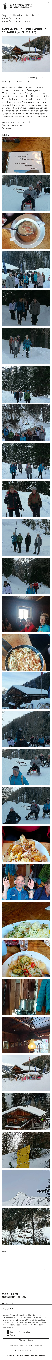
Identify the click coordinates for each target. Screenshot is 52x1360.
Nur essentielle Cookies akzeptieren (26, 1345)
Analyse (13, 1335)
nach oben (44, 1277)
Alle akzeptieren (26, 1340)
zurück (5, 1252)
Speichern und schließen (26, 1351)
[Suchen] (48, 3)
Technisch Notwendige (20, 1332)
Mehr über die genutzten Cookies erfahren (26, 1356)
